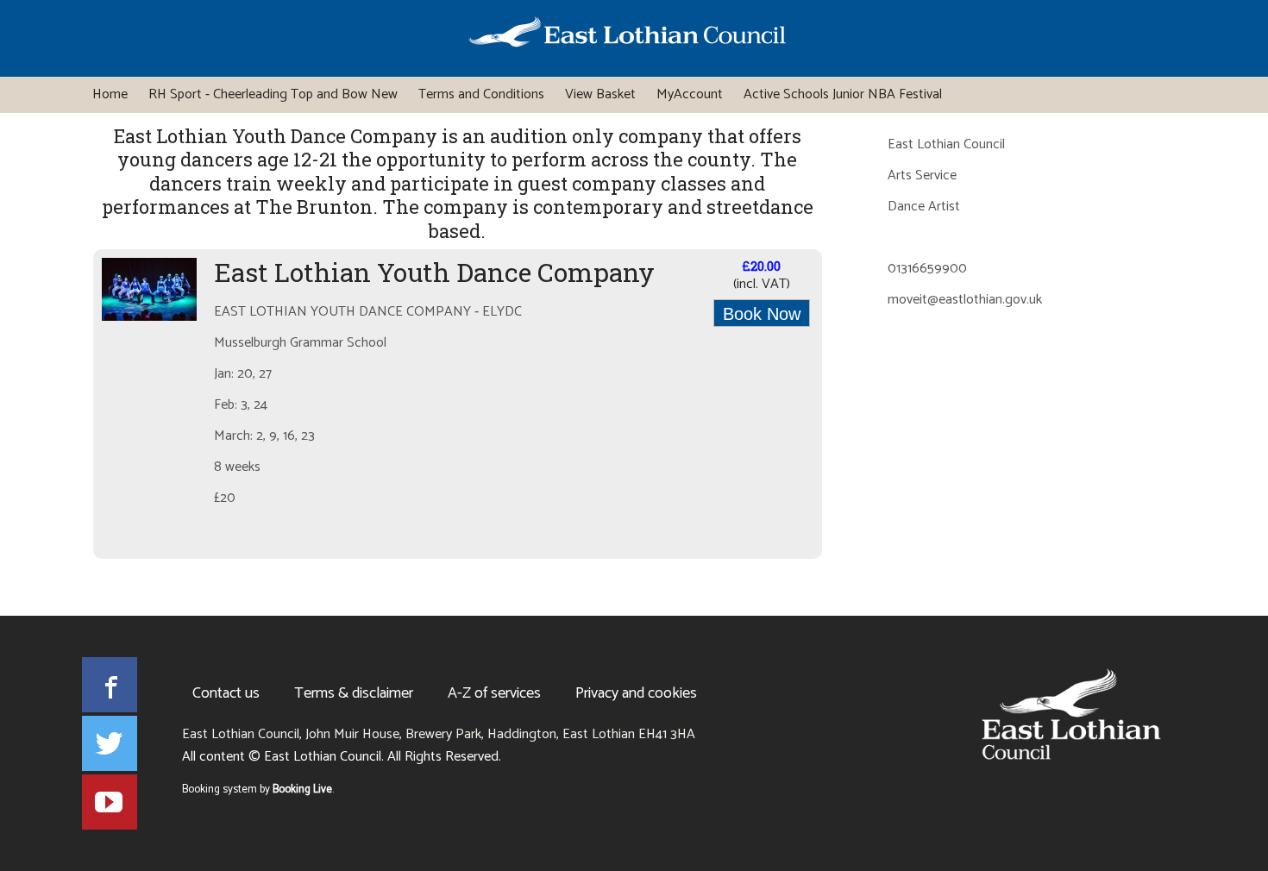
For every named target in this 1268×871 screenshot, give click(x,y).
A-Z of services (494, 693)
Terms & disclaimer (353, 693)
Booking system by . (258, 790)
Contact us (226, 693)
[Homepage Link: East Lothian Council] (1071, 714)
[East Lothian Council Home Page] (627, 35)
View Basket (600, 94)
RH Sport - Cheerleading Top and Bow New (273, 94)
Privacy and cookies (636, 693)
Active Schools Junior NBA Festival (843, 94)
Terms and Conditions (481, 94)
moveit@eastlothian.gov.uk (965, 300)
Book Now (761, 313)
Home (110, 94)
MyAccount (689, 94)
